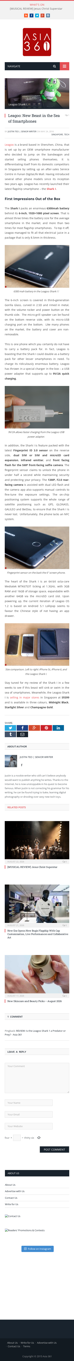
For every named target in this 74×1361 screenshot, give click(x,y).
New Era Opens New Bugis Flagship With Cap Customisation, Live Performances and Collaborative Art (37, 934)
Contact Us (11, 1197)
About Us (10, 1184)
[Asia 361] (37, 41)
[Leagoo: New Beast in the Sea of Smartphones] (37, 94)
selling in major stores (24, 697)
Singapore (57, 134)
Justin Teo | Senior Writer (22, 131)
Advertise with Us (14, 1191)
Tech (66, 134)
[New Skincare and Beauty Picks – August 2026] (37, 976)
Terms (26, 1346)
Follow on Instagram (39, 1248)
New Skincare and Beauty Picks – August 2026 (34, 1001)
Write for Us (11, 1204)
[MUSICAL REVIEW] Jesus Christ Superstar (36, 8)
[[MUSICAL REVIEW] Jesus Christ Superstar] (37, 842)
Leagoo (9, 144)
